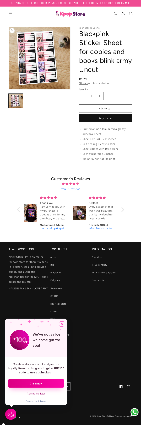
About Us (97, 257)
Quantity (83, 89)
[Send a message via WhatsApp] (134, 412)
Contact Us (98, 280)
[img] (70, 184)
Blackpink (55, 272)
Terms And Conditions (104, 272)
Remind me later (36, 393)
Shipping (83, 83)
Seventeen (56, 288)
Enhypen (55, 280)
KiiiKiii (53, 311)
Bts (52, 264)
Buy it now (105, 118)
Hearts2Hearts (58, 303)
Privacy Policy (99, 264)
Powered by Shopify (123, 416)
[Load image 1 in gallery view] (16, 101)
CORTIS (54, 296)
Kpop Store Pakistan (105, 416)
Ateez (53, 257)
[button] (10, 13)
